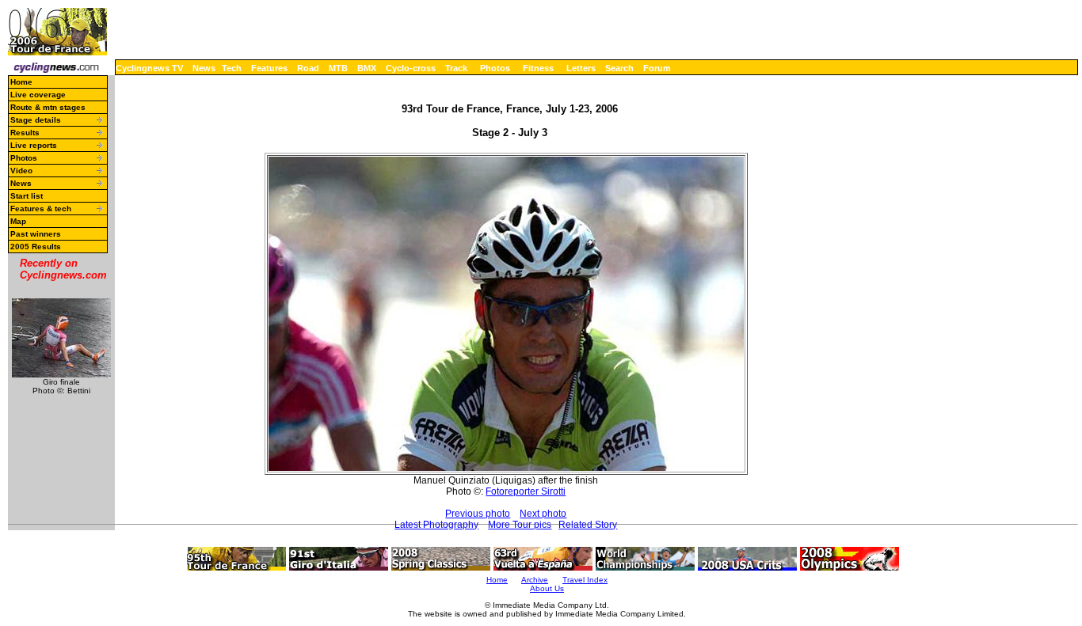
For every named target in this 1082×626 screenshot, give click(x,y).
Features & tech (40, 208)
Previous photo (477, 513)
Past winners (35, 234)
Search (619, 68)
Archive (534, 579)
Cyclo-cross (411, 68)
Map (18, 221)
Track (456, 68)
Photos (495, 68)
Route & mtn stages (48, 107)
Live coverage (38, 94)
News (203, 68)
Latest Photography (436, 524)
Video (21, 170)
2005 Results (35, 246)
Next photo (543, 513)
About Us (547, 588)
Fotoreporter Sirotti (526, 491)
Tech (232, 68)
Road (308, 68)
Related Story (587, 524)
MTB (338, 68)
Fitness (538, 68)
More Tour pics (519, 524)
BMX (366, 68)
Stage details (35, 120)
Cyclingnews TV (149, 68)
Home (21, 82)
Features (269, 68)
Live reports (33, 145)
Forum (657, 68)
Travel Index (585, 579)
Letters (581, 68)
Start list (26, 196)
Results (25, 132)
